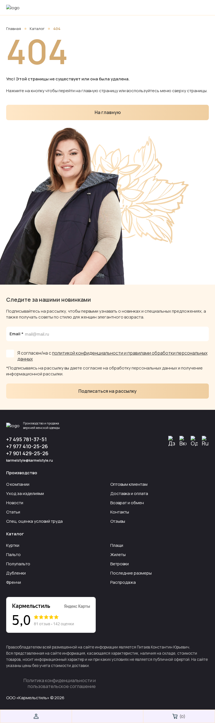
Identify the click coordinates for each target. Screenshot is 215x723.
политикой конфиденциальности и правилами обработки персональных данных (112, 356)
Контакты (119, 512)
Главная (14, 28)
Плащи (116, 545)
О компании (17, 484)
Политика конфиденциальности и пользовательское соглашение (60, 683)
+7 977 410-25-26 (27, 446)
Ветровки (119, 564)
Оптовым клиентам (129, 484)
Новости (14, 503)
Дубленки (16, 573)
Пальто (13, 554)
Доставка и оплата (129, 493)
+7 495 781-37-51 (26, 439)
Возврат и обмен (127, 503)
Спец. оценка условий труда (34, 521)
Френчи (13, 582)
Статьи (13, 512)
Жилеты (118, 554)
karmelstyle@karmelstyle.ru (29, 460)
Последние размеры (131, 573)
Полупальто (18, 564)
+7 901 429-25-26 (27, 453)
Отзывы (117, 521)
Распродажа (123, 582)
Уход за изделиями (25, 493)
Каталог (37, 28)
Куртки (12, 545)
